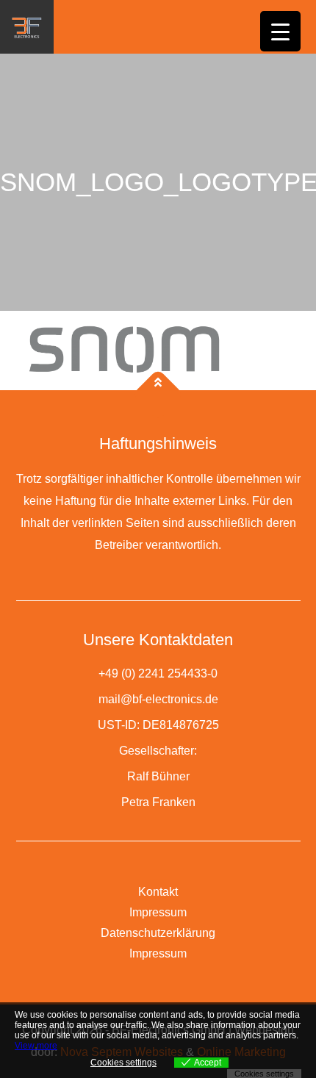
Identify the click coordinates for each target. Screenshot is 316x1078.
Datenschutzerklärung (158, 933)
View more (36, 1046)
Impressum (158, 912)
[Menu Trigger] (280, 31)
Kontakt (158, 891)
